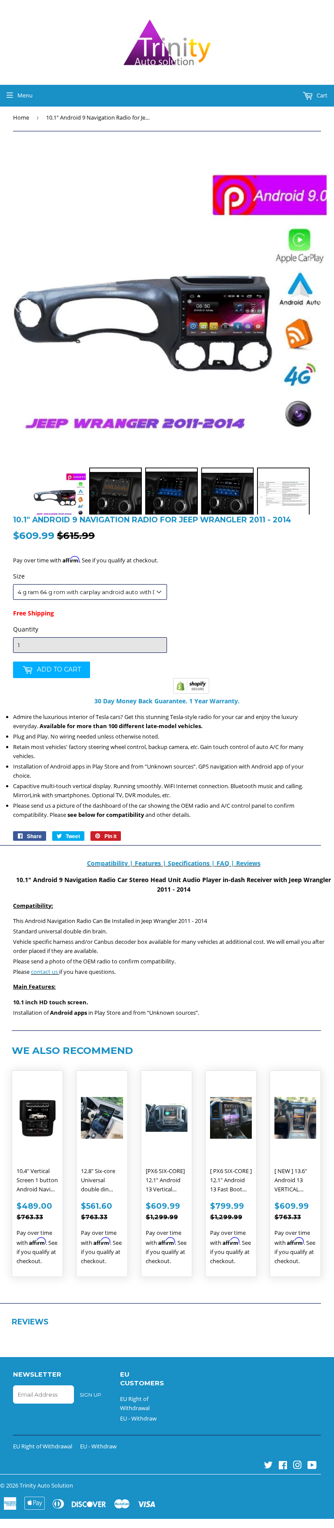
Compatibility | (111, 863)
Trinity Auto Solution (46, 1485)
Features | (151, 863)
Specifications (189, 863)
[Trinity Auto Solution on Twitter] (268, 1466)
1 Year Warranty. (213, 701)
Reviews (248, 863)
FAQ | (226, 863)
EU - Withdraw (138, 1418)
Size (19, 576)
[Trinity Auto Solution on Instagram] (297, 1466)
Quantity (25, 629)
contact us (44, 972)
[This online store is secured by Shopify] (191, 691)
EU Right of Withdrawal (42, 1446)
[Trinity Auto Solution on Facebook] (282, 1466)
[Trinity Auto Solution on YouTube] (312, 1466)
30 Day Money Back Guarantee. (140, 701)
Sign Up (90, 1394)
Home (21, 117)
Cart (321, 95)
